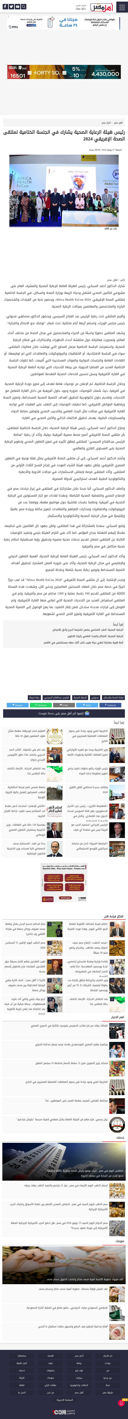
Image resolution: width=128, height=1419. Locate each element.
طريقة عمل (108, 1393)
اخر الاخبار (107, 1356)
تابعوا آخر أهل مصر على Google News (62, 713)
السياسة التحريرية (65, 1400)
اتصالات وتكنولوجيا (79, 1385)
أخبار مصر (79, 1356)
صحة (108, 1385)
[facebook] (5, 6)
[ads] (64, 23)
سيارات (79, 1378)
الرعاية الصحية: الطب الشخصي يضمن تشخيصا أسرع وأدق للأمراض (87, 629)
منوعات (50, 1378)
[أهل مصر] (101, 7)
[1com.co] (64, 1412)
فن (107, 1370)
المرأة (21, 1378)
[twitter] (11, 6)
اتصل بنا (22, 1393)
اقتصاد (50, 1356)
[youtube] (17, 6)
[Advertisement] (64, 254)
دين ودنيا (107, 1378)
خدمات (22, 1370)
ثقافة (21, 1385)
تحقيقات (50, 1370)
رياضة (79, 1363)
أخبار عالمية (22, 1363)
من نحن (50, 1393)
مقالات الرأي (50, 1385)
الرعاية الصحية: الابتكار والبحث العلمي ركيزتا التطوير (95, 636)
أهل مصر (112, 280)
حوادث (108, 1363)
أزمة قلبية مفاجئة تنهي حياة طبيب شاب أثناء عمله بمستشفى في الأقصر (83, 642)
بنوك (50, 1363)
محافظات (21, 1356)
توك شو (79, 1370)
